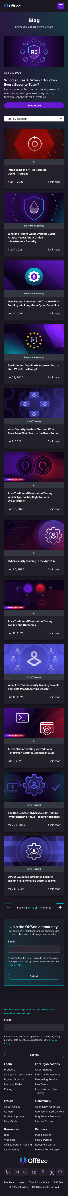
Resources (11, 1129)
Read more (34, 105)
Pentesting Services (47, 1079)
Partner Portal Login (47, 1149)
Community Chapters (47, 1106)
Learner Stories (44, 1121)
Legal (21, 1182)
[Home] (34, 1160)
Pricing (8, 1089)
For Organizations (47, 1064)
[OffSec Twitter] (51, 1172)
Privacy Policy (15, 965)
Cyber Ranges (43, 1069)
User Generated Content (49, 1111)
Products (9, 1069)
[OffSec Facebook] (43, 1172)
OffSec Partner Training (18, 1144)
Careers (8, 1111)
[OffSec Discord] (60, 1172)
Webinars (9, 1139)
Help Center (11, 1121)
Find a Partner (43, 1139)
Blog (6, 1134)
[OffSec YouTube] (25, 1172)
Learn (8, 1064)
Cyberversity (11, 1149)
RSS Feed (59, 1182)
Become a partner (45, 1144)
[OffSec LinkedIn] (34, 1172)
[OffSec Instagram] (17, 1172)
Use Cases (41, 1084)
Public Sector (43, 1134)
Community (43, 1101)
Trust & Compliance (39, 1182)
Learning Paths (13, 1084)
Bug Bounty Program (47, 1116)
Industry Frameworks (47, 1074)
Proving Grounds (14, 1079)
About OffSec (12, 1106)
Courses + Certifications (18, 1074)
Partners (41, 1129)
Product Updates (14, 1116)
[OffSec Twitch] (8, 1172)
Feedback (9, 1182)
